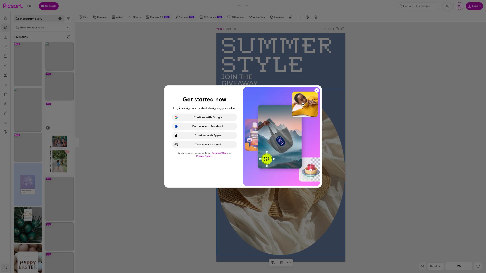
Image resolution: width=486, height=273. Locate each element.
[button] (243, 136)
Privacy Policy (204, 156)
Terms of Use (219, 153)
